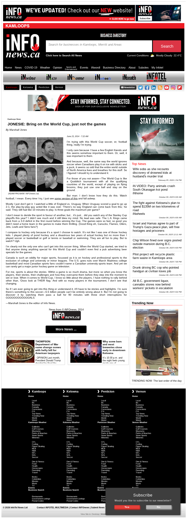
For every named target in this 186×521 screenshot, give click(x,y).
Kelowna (28, 87)
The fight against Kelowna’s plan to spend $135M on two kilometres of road (156, 206)
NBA (34, 451)
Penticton (44, 87)
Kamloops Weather (37, 422)
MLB (34, 448)
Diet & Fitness (38, 461)
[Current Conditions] (152, 56)
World (34, 418)
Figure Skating (38, 446)
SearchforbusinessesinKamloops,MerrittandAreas (85, 44)
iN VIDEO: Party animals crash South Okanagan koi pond (154, 187)
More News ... (66, 329)
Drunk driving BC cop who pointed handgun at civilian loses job (156, 269)
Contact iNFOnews (79, 507)
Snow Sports (37, 435)
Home (8, 67)
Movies (35, 481)
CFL (34, 442)
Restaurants (37, 496)
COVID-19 (31, 67)
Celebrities (36, 479)
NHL (34, 455)
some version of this (66, 198)
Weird (34, 420)
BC (33, 403)
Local (34, 400)
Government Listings (41, 499)
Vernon (59, 87)
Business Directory (114, 67)
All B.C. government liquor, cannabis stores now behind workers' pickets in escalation (153, 284)
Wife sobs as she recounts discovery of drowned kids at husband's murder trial (152, 172)
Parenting (36, 470)
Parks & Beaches (39, 433)
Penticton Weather (106, 422)
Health (35, 466)
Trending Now (38, 416)
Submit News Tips (100, 507)
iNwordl (95, 67)
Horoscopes (37, 468)
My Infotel (157, 67)
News (18, 67)
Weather (45, 67)
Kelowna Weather (71, 422)
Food (34, 464)
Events (84, 67)
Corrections (37, 409)
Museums (36, 431)
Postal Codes (38, 501)
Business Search (36, 490)
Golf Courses (38, 429)
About (132, 67)
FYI (33, 411)
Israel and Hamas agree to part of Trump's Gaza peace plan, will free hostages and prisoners (156, 227)
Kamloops (11, 87)
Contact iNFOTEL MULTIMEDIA (53, 507)
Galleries (36, 427)
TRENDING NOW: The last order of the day (157, 380)
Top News (36, 414)
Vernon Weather (139, 422)
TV (33, 485)
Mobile (103, 514)
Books (35, 477)
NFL (34, 453)
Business (36, 405)
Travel (35, 472)
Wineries (36, 437)
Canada (35, 407)
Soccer (35, 457)
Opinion (57, 67)
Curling (35, 444)
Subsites (143, 67)
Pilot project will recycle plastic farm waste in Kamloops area (154, 256)
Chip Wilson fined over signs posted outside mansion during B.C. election (157, 244)
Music (34, 483)
